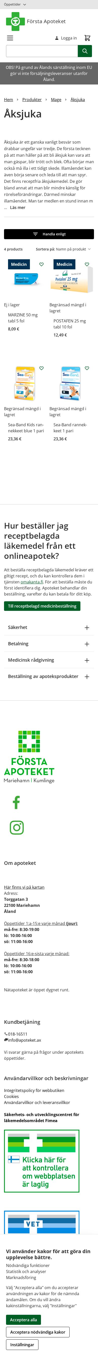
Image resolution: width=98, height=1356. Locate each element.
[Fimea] (49, 1161)
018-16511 (17, 1034)
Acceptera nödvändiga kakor (37, 1332)
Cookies (11, 1096)
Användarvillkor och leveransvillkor (37, 1102)
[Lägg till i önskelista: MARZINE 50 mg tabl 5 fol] (41, 264)
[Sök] (85, 51)
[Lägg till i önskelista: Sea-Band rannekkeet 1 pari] (87, 368)
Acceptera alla (23, 1320)
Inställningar (22, 1344)
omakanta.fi (32, 582)
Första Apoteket (46, 21)
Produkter (32, 99)
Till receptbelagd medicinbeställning (42, 606)
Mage (56, 99)
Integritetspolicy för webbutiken (34, 1090)
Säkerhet (17, 627)
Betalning (18, 644)
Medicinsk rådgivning (31, 660)
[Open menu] (10, 38)
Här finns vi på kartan (24, 887)
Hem (8, 99)
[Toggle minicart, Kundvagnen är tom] (87, 38)
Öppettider (12, 4)
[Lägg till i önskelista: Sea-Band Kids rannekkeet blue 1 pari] (41, 368)
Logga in (69, 38)
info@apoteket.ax (24, 1040)
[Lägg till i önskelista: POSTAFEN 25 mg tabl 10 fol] (87, 264)
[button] (49, 234)
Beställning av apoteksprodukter (43, 676)
